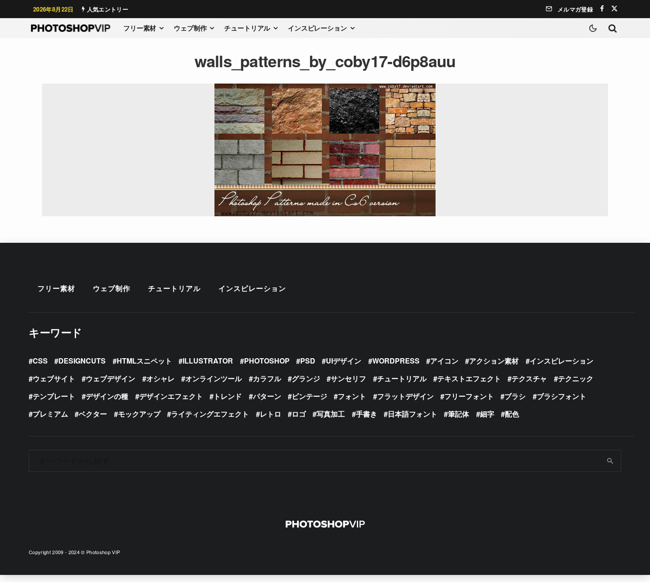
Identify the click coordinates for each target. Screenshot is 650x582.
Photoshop (267, 361)
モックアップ (139, 414)
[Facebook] (602, 9)
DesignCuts (82, 361)
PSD (307, 361)
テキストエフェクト (469, 378)
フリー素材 (139, 28)
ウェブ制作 (190, 28)
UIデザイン (343, 361)
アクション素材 (494, 361)
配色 (512, 414)
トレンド (228, 396)
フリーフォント (469, 396)
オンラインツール (213, 378)
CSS (40, 361)
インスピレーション (317, 28)
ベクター (93, 414)
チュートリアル (247, 28)
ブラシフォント (561, 396)
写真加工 (331, 414)
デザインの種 (107, 396)
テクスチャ (529, 378)
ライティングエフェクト (210, 414)
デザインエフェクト (171, 396)
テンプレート (54, 396)
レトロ (270, 414)
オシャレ (160, 378)
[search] (610, 460)
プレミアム (50, 414)
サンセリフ (348, 378)
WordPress (396, 361)
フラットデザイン (405, 396)
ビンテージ (309, 396)
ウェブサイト (54, 378)
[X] (614, 9)
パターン (267, 396)
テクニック (575, 378)
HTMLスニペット (144, 361)
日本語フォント (412, 414)
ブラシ (515, 396)
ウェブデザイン (110, 378)
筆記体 (458, 414)
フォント (352, 396)
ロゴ (299, 414)
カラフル (267, 378)
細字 (487, 414)
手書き (366, 414)
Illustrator (208, 361)
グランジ (306, 378)
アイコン (444, 361)
